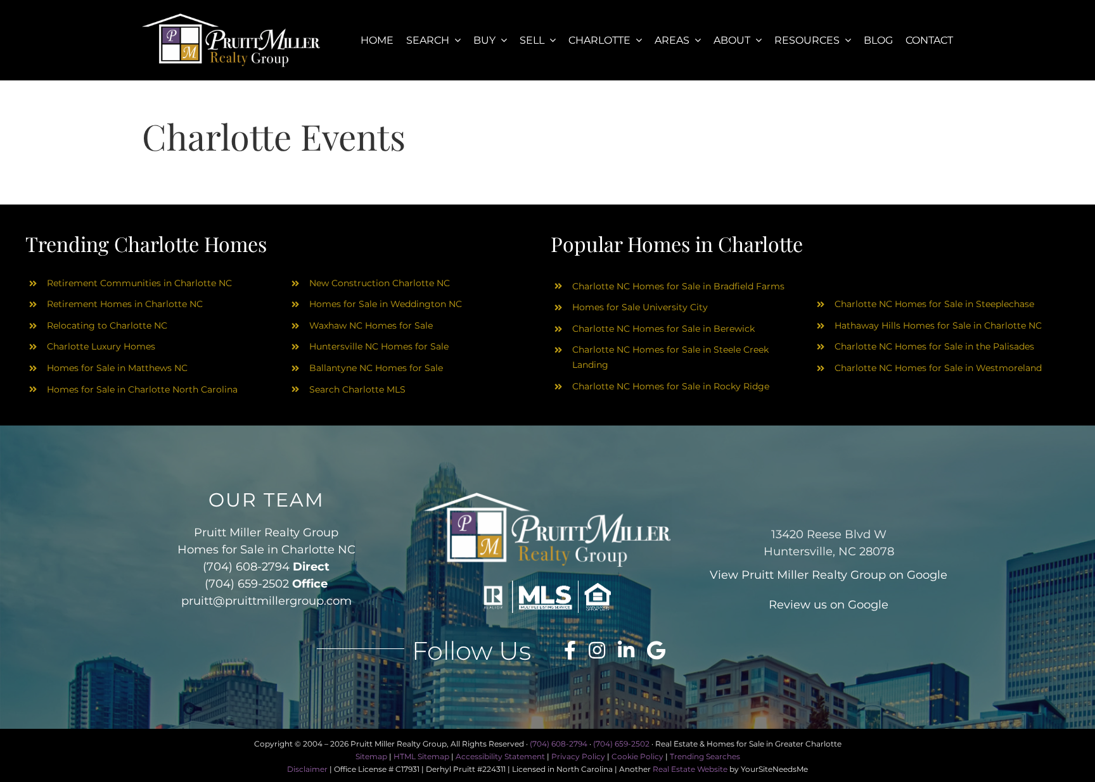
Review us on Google (828, 605)
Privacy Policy (578, 756)
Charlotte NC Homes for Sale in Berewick (663, 328)
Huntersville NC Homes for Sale (379, 346)
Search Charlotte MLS (357, 389)
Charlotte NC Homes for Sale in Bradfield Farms (678, 286)
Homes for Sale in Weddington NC (385, 304)
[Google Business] (656, 650)
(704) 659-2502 (247, 584)
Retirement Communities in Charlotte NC (139, 283)
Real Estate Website (690, 769)
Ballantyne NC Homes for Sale (376, 368)
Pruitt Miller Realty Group (813, 575)
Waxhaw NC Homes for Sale (371, 325)
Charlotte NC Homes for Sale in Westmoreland (938, 368)
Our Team (266, 500)
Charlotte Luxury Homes (101, 346)
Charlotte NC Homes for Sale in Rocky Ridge (670, 386)
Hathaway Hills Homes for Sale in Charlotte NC (938, 325)
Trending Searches (705, 756)
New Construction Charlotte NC (379, 283)
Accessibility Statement (500, 756)
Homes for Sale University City (640, 307)
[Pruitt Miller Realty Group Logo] (231, 17)
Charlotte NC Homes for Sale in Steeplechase (934, 304)
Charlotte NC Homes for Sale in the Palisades (934, 346)
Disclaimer (307, 769)
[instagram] (597, 650)
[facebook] (570, 650)
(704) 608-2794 (246, 567)
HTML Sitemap (421, 756)
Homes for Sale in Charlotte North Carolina (142, 389)
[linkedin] (626, 650)
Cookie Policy (637, 756)
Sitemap (371, 756)
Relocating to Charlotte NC (107, 325)
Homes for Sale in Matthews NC (117, 368)
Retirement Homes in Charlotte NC (125, 304)
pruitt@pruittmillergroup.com (266, 601)
